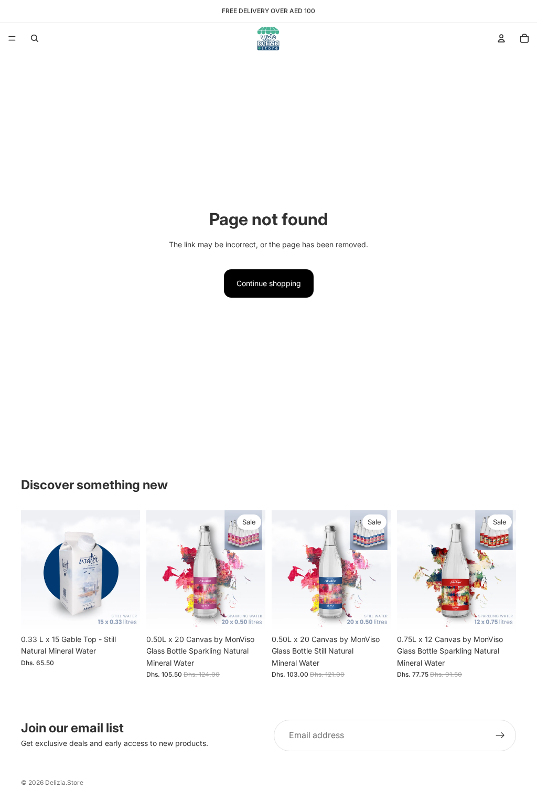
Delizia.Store (64, 782)
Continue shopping (269, 283)
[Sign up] (500, 735)
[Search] (34, 38)
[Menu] (12, 38)
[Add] (123, 613)
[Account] (501, 38)
